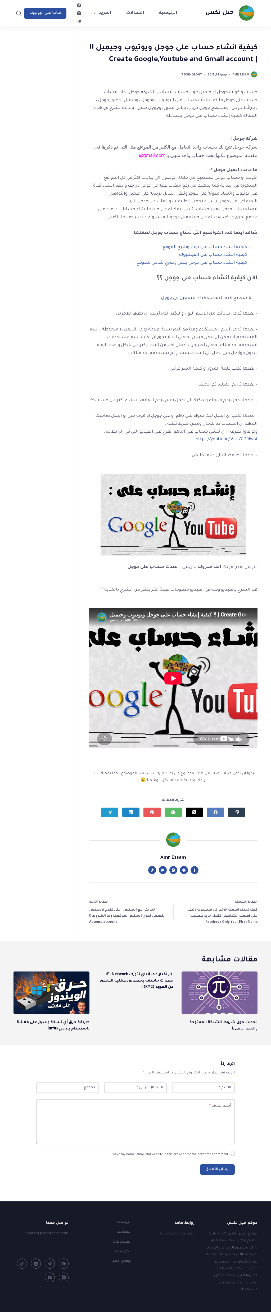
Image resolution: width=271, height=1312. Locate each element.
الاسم (225, 1088)
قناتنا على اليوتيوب (45, 13)
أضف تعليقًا (220, 1106)
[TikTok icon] (152, 870)
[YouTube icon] (163, 870)
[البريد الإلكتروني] (50, 1278)
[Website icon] (184, 870)
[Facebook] (79, 5)
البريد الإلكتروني (150, 1088)
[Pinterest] (152, 812)
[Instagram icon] (173, 870)
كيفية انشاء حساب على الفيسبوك (213, 255)
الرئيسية (168, 13)
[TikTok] (22, 1264)
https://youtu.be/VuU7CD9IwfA (227, 439)
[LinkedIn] (130, 812)
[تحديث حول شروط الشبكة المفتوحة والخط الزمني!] (220, 992)
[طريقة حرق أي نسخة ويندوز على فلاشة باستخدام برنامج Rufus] (51, 992)
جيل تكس (219, 13)
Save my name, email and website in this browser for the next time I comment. (170, 1154)
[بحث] (18, 13)
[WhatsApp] (173, 812)
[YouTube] (64, 1278)
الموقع (89, 1088)
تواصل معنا (121, 1261)
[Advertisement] (41, 132)
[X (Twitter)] (194, 812)
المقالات (135, 13)
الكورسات (123, 1251)
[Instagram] (79, 13)
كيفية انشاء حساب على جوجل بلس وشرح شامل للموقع (191, 263)
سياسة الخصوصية (177, 1234)
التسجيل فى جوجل (179, 298)
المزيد (105, 13)
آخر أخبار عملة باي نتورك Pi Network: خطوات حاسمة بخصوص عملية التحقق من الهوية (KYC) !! (137, 981)
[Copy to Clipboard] (236, 812)
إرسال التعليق (217, 1169)
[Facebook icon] (194, 870)
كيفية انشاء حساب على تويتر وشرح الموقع (204, 247)
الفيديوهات (122, 1242)
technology (191, 75)
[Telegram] (79, 21)
